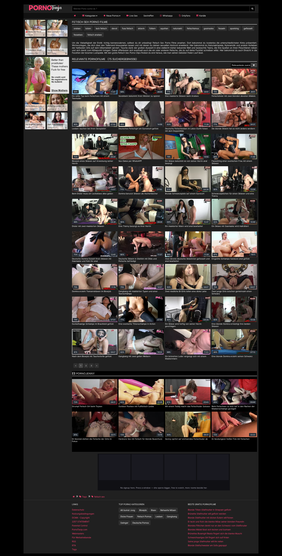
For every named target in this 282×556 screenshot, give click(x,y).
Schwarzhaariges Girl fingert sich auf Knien (208, 537)
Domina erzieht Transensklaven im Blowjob (91, 291)
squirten (164, 28)
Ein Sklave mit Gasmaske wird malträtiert (230, 226)
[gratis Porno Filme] (46, 11)
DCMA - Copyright (81, 517)
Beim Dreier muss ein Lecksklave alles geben (92, 193)
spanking (234, 28)
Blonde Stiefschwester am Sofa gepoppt (207, 545)
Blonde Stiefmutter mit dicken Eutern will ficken (210, 517)
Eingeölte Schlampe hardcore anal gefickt (231, 259)
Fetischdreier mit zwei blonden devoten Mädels (233, 96)
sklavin (141, 28)
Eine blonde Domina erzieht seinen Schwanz (232, 356)
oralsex (77, 28)
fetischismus (193, 28)
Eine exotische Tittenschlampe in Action (137, 324)
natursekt (177, 28)
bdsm (88, 28)
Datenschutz (78, 509)
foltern (152, 28)
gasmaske (209, 28)
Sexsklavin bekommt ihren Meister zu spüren (139, 96)
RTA (74, 545)
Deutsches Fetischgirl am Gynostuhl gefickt (138, 128)
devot (114, 28)
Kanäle (202, 15)
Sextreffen (148, 15)
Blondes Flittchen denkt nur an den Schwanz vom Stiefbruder (217, 525)
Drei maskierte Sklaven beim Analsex (182, 96)
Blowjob (143, 510)
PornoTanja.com (79, 529)
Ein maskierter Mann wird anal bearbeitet (184, 226)
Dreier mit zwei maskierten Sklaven (88, 226)
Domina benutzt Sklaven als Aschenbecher (138, 193)
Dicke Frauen (126, 516)
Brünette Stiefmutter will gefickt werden (207, 513)
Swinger (124, 523)
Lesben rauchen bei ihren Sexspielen (89, 128)
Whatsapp (167, 15)
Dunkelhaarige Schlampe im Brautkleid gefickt (93, 324)
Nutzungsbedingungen (83, 513)
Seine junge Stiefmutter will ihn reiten (205, 541)
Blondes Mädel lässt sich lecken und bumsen (209, 529)
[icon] (74, 15)
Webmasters (78, 533)
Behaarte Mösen (168, 510)
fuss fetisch (127, 28)
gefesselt (248, 28)
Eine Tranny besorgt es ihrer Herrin (135, 226)
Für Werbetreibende (81, 537)
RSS (74, 541)
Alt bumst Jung (127, 510)
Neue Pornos (112, 15)
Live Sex (133, 15)
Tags (74, 549)
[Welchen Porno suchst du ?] (252, 8)
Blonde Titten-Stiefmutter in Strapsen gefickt (209, 509)
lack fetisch (101, 28)
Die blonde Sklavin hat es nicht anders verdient (233, 128)
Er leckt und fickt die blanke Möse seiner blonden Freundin (216, 521)
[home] (74, 496)
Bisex (153, 510)
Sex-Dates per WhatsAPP (130, 161)
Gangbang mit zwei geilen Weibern (134, 356)
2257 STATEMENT (80, 521)
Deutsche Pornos (140, 523)
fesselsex (78, 34)
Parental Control (79, 525)
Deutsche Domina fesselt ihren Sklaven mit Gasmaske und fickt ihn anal (91, 260)
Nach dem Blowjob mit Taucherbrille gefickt (92, 356)
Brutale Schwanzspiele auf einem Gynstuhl (184, 193)
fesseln (221, 28)
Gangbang (172, 516)
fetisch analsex (95, 34)
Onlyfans (185, 15)
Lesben (159, 516)
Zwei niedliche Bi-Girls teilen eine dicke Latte (186, 291)
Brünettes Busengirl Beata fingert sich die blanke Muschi (215, 533)
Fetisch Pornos (144, 516)
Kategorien (90, 15)
